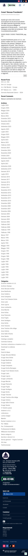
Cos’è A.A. (5, 498)
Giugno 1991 (5, 251)
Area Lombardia (6, 307)
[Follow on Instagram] (19, 1)
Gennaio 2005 (5, 214)
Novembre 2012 (6, 193)
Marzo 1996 (5, 238)
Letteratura (4, 413)
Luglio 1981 (5, 277)
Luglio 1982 (5, 275)
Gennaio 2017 (5, 179)
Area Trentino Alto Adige (9, 328)
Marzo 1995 (5, 240)
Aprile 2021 (4, 163)
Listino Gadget (5, 416)
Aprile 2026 (4, 113)
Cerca (25, 75)
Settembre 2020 (6, 166)
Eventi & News (5, 352)
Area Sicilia (4, 323)
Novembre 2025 (6, 121)
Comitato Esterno (6, 342)
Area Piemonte (5, 315)
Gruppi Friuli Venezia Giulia (9, 371)
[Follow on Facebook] (21, 1)
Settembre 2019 (6, 169)
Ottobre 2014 (5, 187)
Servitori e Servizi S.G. (8, 437)
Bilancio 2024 (9, 494)
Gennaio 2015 (5, 185)
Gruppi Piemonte (6, 384)
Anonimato (5, 504)
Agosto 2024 (5, 161)
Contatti (5, 507)
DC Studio (5, 536)
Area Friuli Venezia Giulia (9, 299)
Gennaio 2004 (5, 216)
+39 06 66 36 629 (10, 470)
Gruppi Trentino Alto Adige (9, 397)
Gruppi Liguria (5, 376)
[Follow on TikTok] (23, 1)
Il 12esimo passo (6, 408)
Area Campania (6, 297)
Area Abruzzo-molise (7, 289)
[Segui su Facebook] (7, 546)
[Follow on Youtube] (26, 1)
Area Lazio (4, 302)
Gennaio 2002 (5, 222)
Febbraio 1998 (5, 232)
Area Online (4, 312)
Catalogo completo (7, 339)
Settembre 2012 (6, 195)
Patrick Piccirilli (5, 14)
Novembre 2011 (6, 198)
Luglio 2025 (5, 132)
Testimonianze (5, 445)
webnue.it (23, 552)
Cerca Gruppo (6, 515)
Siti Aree (3, 442)
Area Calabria (5, 294)
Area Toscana (5, 326)
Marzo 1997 (5, 235)
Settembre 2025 (6, 126)
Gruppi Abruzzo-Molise (8, 355)
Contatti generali (7, 518)
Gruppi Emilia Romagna (8, 368)
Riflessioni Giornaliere (8, 432)
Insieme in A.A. (6, 410)
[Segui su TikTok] (10, 546)
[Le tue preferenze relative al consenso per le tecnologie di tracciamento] (25, 553)
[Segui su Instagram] (4, 546)
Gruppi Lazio (5, 373)
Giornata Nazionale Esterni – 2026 (12, 92)
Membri (3, 418)
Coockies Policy (13, 541)
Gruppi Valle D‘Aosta (7, 402)
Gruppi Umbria (5, 400)
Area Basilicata (6, 291)
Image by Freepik (6, 529)
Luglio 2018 (5, 174)
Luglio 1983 (5, 272)
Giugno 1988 (5, 259)
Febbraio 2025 (5, 145)
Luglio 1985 (5, 267)
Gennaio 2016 (5, 182)
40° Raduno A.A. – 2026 (8, 90)
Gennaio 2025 (5, 148)
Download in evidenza (8, 347)
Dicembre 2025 (6, 118)
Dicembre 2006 (6, 211)
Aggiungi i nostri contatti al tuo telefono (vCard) (12, 523)
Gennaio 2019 (5, 171)
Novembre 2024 (6, 153)
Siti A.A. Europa (6, 84)
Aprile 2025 (4, 140)
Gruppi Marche (5, 381)
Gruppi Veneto (5, 405)
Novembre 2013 (6, 190)
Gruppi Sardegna (6, 389)
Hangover (5, 531)
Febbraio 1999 (5, 230)
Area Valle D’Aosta (7, 334)
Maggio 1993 (5, 246)
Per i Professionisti (7, 426)
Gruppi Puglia (5, 387)
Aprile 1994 (4, 243)
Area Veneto (5, 336)
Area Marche (5, 310)
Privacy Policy (6, 541)
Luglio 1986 (5, 264)
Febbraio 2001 (5, 224)
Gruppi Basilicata (6, 360)
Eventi (3, 349)
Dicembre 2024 (6, 150)
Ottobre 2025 (5, 124)
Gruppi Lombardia (7, 379)
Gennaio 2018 (5, 177)
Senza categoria (6, 434)
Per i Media (4, 424)
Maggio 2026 (5, 110)
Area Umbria (5, 331)
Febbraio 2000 (5, 227)
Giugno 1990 (5, 254)
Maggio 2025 (5, 137)
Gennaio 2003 (5, 219)
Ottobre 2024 (5, 156)
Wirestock (5, 534)
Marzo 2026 (5, 116)
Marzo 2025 (5, 142)
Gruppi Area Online (7, 357)
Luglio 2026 (5, 105)
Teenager (5, 532)
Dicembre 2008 (6, 206)
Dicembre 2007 (6, 209)
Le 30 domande (7, 501)
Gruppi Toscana (6, 395)
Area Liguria (5, 304)
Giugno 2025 (5, 134)
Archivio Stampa (6, 286)
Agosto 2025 (5, 129)
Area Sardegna (5, 320)
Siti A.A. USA (5, 82)
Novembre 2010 (6, 201)
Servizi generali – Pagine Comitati (12, 440)
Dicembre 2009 (6, 203)
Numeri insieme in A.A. (8, 421)
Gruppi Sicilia (5, 392)
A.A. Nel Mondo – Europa (9, 87)
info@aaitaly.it (6, 483)
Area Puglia (4, 318)
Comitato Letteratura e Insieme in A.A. (13, 344)
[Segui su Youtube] (13, 546)
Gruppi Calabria (6, 363)
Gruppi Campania (6, 365)
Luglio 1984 (5, 269)
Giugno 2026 (5, 108)
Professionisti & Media (8, 429)
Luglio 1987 (5, 261)
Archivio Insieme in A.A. (8, 283)
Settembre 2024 (6, 158)
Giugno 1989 (5, 256)
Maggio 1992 (5, 248)
